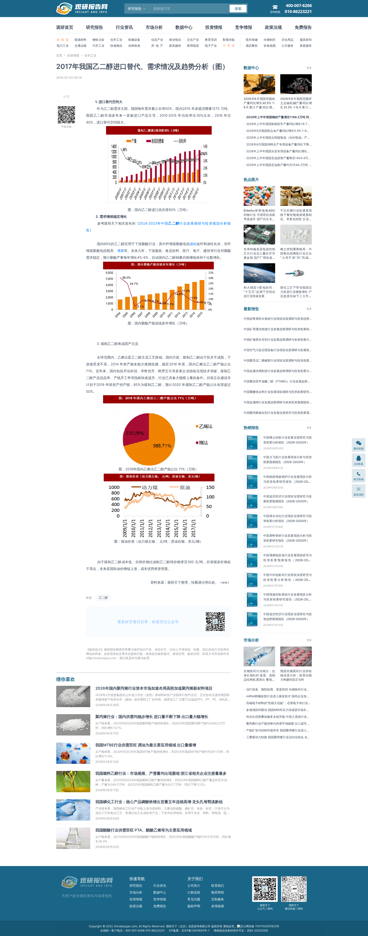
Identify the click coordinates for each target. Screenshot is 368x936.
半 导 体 (229, 45)
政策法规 (273, 27)
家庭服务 (306, 45)
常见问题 (193, 899)
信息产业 (157, 39)
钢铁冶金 (98, 39)
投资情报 (213, 27)
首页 (59, 55)
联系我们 (217, 886)
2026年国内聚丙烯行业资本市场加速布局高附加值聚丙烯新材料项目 (154, 688)
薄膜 (120, 251)
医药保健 (252, 39)
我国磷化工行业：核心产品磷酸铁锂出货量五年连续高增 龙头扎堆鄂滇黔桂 (159, 801)
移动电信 (175, 39)
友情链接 (217, 906)
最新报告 (251, 309)
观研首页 (64, 27)
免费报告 (303, 27)
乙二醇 (103, 597)
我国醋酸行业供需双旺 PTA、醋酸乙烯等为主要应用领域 (143, 830)
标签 (89, 597)
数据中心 (184, 27)
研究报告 (94, 27)
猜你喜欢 (65, 679)
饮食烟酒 (270, 45)
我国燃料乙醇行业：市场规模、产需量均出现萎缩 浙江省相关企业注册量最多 (161, 773)
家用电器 (193, 45)
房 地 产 (157, 45)
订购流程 (193, 892)
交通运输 (80, 45)
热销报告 (251, 427)
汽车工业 (98, 45)
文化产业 (193, 39)
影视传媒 (229, 39)
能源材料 (80, 39)
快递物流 (116, 45)
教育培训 (211, 39)
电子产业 (211, 45)
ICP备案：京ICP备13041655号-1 (189, 930)
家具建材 (175, 45)
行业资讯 (124, 27)
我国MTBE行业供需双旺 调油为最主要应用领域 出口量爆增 (145, 745)
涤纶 (193, 244)
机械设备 (134, 39)
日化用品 (287, 39)
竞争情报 (243, 27)
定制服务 (217, 899)
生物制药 (270, 39)
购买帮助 (217, 892)
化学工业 (116, 39)
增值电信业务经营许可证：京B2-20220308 (241, 930)
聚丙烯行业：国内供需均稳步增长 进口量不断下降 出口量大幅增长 (151, 716)
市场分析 (154, 27)
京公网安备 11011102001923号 (259, 926)
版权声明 (193, 906)
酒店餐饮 (252, 45)
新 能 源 (63, 39)
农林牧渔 (134, 45)
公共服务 (287, 45)
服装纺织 (306, 39)
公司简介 (193, 886)
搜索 (238, 8)
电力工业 (63, 45)
